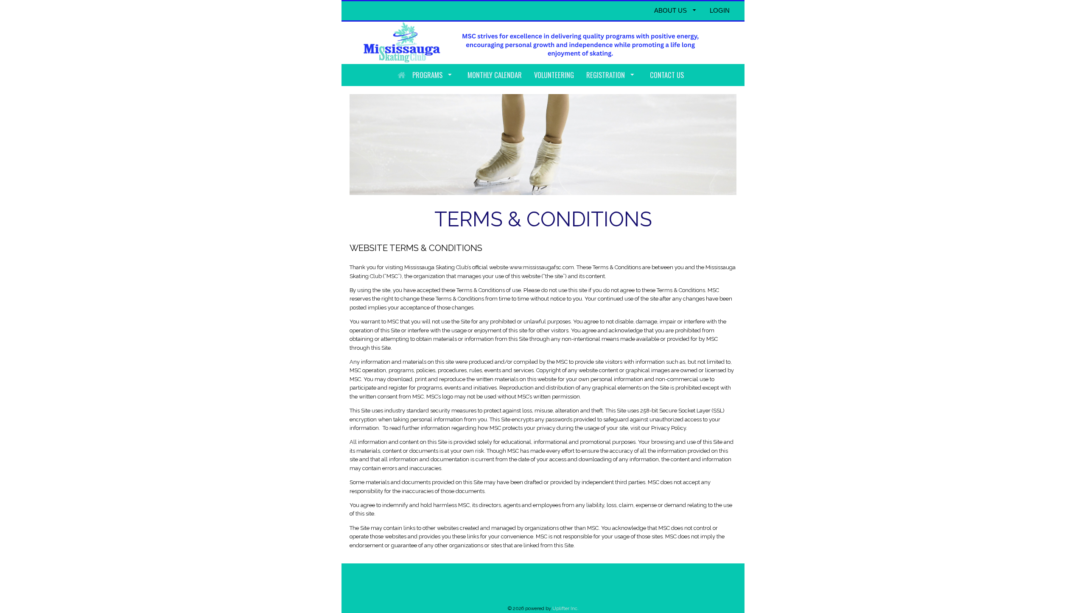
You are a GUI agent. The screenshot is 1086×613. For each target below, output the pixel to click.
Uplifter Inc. (565, 608)
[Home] (401, 75)
